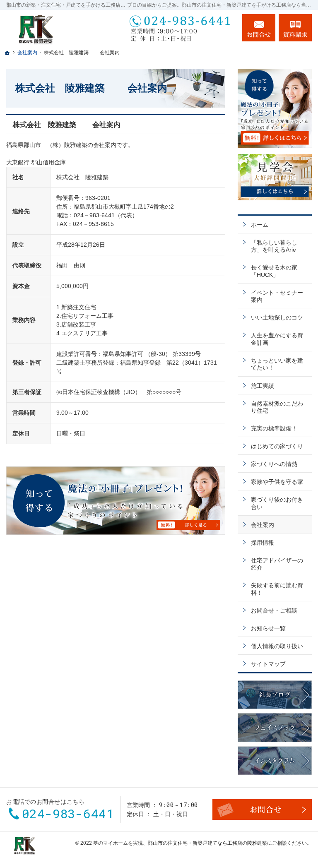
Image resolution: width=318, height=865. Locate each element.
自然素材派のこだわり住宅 (277, 407)
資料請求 (295, 27)
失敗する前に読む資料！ (277, 589)
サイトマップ (268, 664)
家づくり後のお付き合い (277, 503)
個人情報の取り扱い (277, 646)
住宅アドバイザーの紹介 (277, 564)
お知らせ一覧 (268, 628)
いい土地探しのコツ (277, 317)
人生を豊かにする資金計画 (277, 339)
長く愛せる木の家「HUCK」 (274, 271)
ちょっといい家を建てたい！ (277, 364)
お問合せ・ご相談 (274, 610)
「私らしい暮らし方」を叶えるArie (274, 246)
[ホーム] (7, 53)
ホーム (259, 224)
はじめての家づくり (277, 446)
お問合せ (258, 27)
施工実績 (262, 385)
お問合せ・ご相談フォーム (262, 809)
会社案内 (262, 524)
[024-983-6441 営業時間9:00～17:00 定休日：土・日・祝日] (181, 27)
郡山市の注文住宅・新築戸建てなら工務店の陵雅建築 (207, 843)
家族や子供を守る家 (277, 481)
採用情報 (262, 542)
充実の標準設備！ (274, 428)
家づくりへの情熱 (274, 464)
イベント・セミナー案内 (277, 296)
